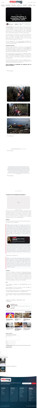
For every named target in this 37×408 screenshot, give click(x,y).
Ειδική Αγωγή (30, 394)
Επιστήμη (30, 390)
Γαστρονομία (21, 389)
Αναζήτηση (33, 383)
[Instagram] (31, 2)
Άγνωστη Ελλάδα (31, 397)
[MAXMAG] (16, 2)
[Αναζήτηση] (2, 2)
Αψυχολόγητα (21, 396)
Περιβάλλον (30, 393)
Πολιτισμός (2, 389)
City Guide (30, 398)
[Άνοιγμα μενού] (3, 2)
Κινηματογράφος (13, 389)
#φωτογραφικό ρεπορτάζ (8, 301)
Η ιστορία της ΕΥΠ (3, 364)
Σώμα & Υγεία (21, 392)
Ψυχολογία (21, 395)
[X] (30, 2)
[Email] (35, 2)
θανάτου (11, 28)
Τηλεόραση (12, 392)
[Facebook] (28, 2)
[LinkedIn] (33, 2)
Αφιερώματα (2, 392)
